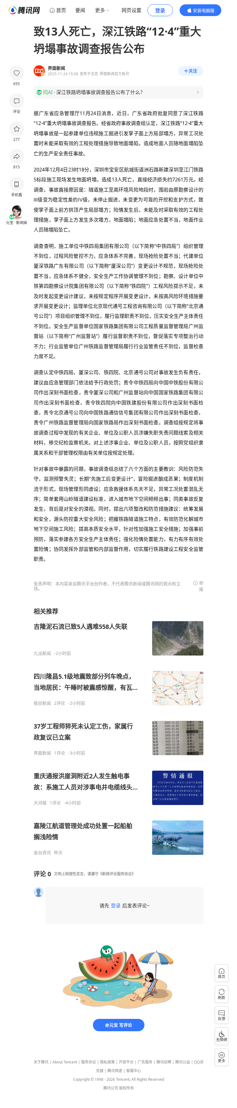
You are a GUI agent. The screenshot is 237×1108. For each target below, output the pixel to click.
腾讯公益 (182, 1062)
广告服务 (145, 1062)
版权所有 (126, 1088)
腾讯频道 (114, 1070)
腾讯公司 (110, 1088)
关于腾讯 (41, 1062)
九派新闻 (42, 653)
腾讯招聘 (163, 1062)
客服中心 (133, 1070)
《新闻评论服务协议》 (116, 873)
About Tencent (64, 1062)
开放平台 (126, 1062)
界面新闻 (42, 753)
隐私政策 (107, 1062)
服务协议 (88, 1062)
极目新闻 (42, 703)
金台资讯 (42, 852)
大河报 (40, 803)
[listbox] (118, 731)
